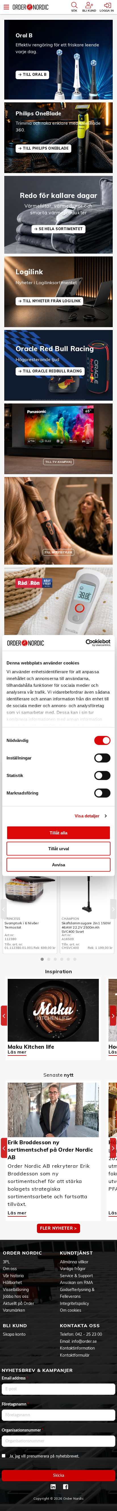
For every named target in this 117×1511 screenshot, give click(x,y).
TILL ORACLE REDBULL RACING (52, 371)
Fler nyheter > (58, 1228)
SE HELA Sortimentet (61, 229)
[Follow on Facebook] (65, 1486)
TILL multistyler (58, 552)
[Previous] (4, 909)
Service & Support (76, 1275)
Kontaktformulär (74, 1355)
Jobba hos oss (15, 1296)
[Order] (30, 7)
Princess (12, 919)
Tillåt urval (58, 848)
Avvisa (58, 864)
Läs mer (17, 1052)
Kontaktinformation (77, 1348)
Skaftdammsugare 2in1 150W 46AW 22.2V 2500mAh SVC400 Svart (86, 927)
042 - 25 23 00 (88, 1334)
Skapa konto (14, 1334)
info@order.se (84, 1341)
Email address (15, 1378)
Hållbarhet (12, 1282)
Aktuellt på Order (18, 1303)
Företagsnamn (15, 1404)
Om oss (10, 1268)
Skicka (58, 1476)
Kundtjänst (76, 1253)
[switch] (102, 757)
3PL (6, 1261)
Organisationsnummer (22, 1430)
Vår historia (13, 1275)
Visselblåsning (16, 1289)
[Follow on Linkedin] (53, 1486)
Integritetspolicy (74, 1303)
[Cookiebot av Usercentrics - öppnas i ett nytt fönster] (85, 643)
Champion (70, 919)
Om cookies (70, 1310)
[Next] (113, 909)
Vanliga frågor (72, 1268)
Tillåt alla (58, 832)
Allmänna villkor (74, 1261)
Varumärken (14, 1310)
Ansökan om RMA (76, 1282)
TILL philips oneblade (46, 148)
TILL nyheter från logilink (51, 301)
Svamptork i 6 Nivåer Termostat (22, 925)
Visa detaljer (87, 815)
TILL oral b (35, 74)
